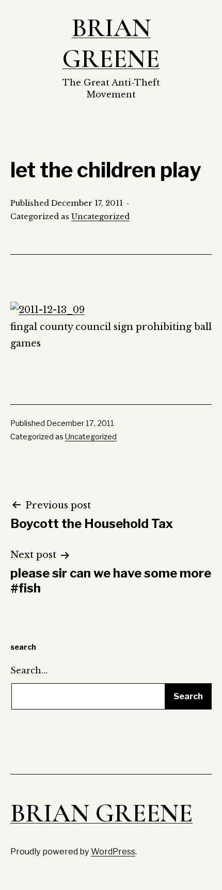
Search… (28, 670)
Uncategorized (100, 216)
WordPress (113, 851)
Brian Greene (111, 43)
